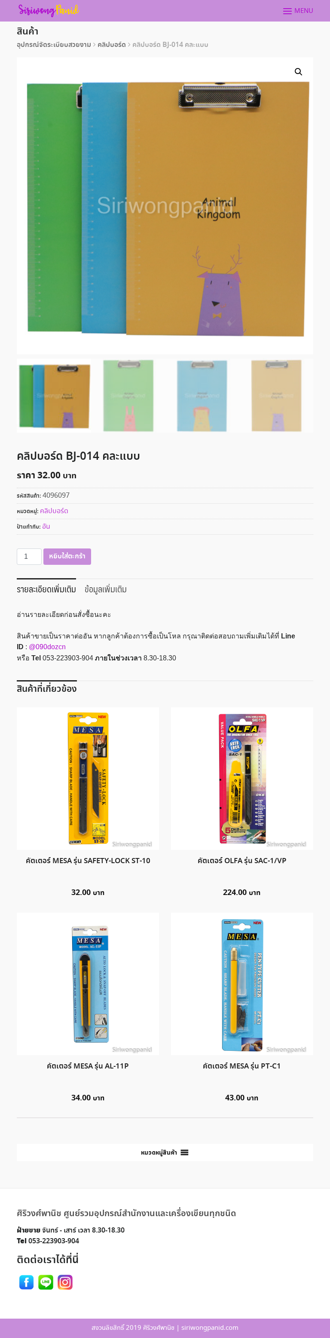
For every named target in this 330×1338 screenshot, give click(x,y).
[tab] (46, 588)
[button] (159, 1152)
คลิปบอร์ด (112, 45)
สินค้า (27, 32)
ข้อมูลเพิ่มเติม (106, 588)
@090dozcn (47, 646)
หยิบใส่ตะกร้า (67, 556)
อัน (46, 527)
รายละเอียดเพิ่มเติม (46, 588)
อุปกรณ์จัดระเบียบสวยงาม (54, 45)
